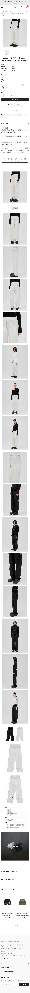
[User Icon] (22, 7)
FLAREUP (13, 64)
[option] (15, 33)
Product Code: (4, 66)
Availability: (4, 68)
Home (2, 11)
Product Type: (4, 70)
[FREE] (7, 920)
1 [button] (12, 925)
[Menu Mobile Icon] (2, 7)
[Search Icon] (7, 7)
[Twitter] (4, 958)
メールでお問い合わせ (11, 871)
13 (3, 115)
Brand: (2, 64)
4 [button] (17, 925)
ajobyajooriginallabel (7, 913)
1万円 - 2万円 (8, 11)
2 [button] (14, 925)
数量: (2, 92)
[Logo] (15, 7)
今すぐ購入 (15, 110)
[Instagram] (7, 958)
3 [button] (15, 925)
